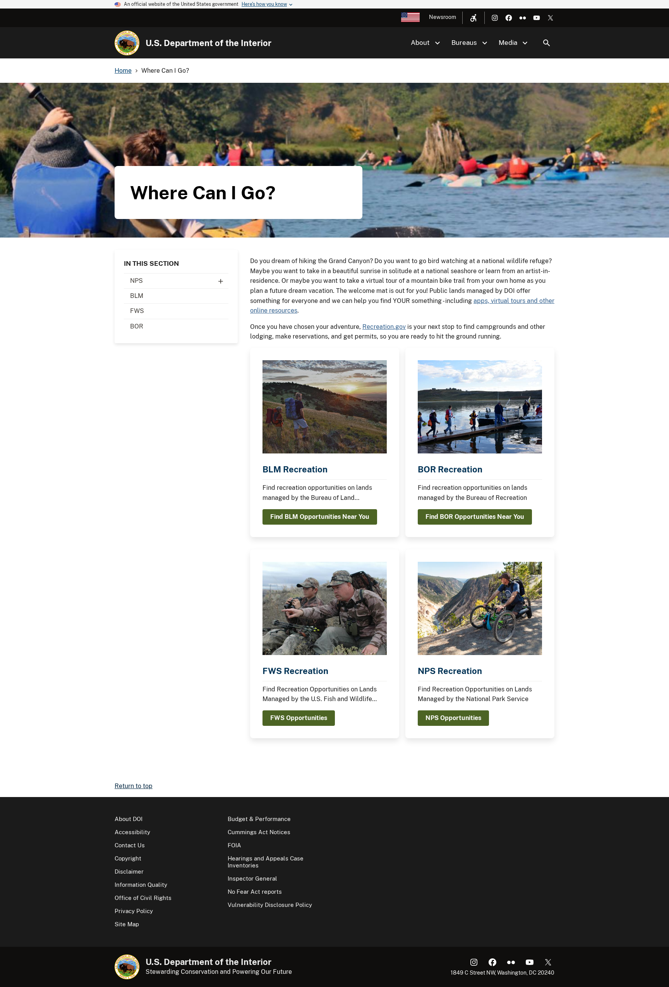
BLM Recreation (295, 469)
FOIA (234, 845)
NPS (136, 280)
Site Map (127, 924)
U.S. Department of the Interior (208, 43)
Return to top (134, 786)
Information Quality (141, 884)
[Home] (127, 43)
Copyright (128, 858)
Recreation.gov (384, 326)
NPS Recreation (450, 671)
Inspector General (252, 878)
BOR (136, 326)
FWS (137, 311)
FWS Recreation (295, 671)
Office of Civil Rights (143, 898)
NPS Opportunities (453, 718)
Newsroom (442, 17)
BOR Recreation (450, 469)
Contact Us (130, 845)
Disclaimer (129, 871)
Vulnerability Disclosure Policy (270, 904)
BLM (136, 295)
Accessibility (132, 832)
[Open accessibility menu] (473, 18)
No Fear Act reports (255, 891)
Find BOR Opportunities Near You (474, 516)
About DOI (128, 819)
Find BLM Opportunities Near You (319, 516)
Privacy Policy (134, 911)
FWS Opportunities (298, 718)
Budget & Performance (259, 819)
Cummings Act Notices (259, 832)
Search (546, 43)
